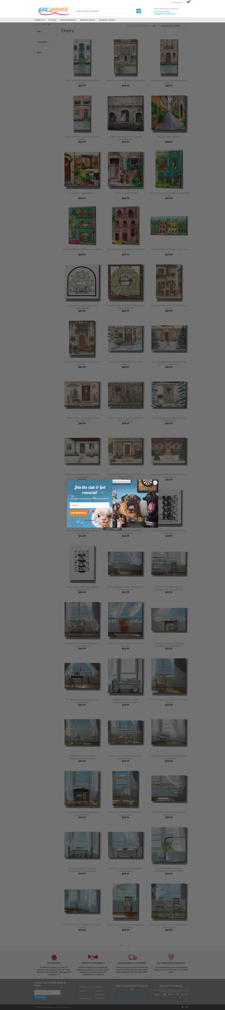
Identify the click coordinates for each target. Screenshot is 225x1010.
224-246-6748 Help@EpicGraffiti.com (164, 12)
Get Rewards (78, 512)
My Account (177, 2)
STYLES (52, 20)
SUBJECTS (39, 20)
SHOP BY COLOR (107, 20)
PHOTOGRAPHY (68, 20)
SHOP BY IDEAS (87, 20)
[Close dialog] (155, 483)
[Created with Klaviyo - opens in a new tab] (112, 529)
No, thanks (90, 520)
